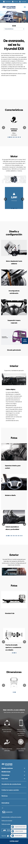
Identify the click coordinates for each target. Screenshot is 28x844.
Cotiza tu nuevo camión (10, 790)
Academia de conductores (11, 784)
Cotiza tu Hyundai (19, 831)
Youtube (23, 1)
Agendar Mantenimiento (20, 826)
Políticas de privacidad (7, 820)
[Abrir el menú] (2, 808)
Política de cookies (6, 824)
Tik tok (16, 1)
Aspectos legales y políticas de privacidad (11, 817)
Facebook (8, 1)
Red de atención (18, 835)
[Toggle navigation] (25, 7)
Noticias (5, 796)
